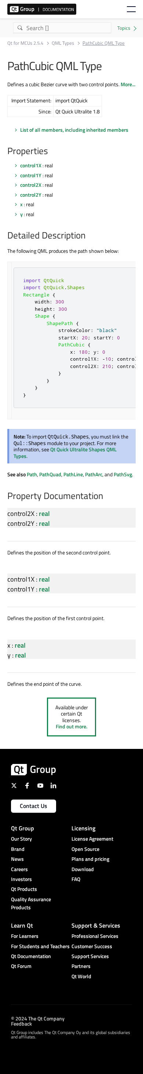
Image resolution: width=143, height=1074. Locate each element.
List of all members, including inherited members (74, 130)
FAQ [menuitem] (76, 879)
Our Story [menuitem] (21, 838)
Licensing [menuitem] (83, 828)
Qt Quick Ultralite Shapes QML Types (65, 452)
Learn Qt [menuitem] (22, 925)
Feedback (21, 1023)
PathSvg (123, 474)
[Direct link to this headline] (51, 151)
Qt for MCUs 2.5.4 (25, 43)
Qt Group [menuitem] (22, 828)
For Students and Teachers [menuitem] (40, 946)
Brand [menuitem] (18, 849)
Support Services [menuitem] (90, 956)
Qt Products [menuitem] (24, 889)
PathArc (93, 474)
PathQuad (50, 474)
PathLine (73, 474)
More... (128, 84)
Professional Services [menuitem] (95, 936)
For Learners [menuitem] (24, 936)
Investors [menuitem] (21, 879)
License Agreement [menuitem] (92, 838)
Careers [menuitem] (19, 869)
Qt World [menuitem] (81, 976)
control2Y (30, 195)
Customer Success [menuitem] (92, 946)
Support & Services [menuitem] (96, 925)
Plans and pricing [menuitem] (90, 859)
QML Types (63, 43)
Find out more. (71, 726)
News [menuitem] (17, 859)
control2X (30, 185)
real (44, 513)
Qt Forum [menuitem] (21, 966)
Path (32, 474)
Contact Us (33, 805)
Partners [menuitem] (81, 966)
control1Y (30, 175)
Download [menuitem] (83, 869)
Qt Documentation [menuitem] (31, 956)
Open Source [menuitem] (85, 849)
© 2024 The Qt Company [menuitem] (38, 1018)
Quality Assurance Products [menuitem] (31, 903)
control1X (30, 165)
